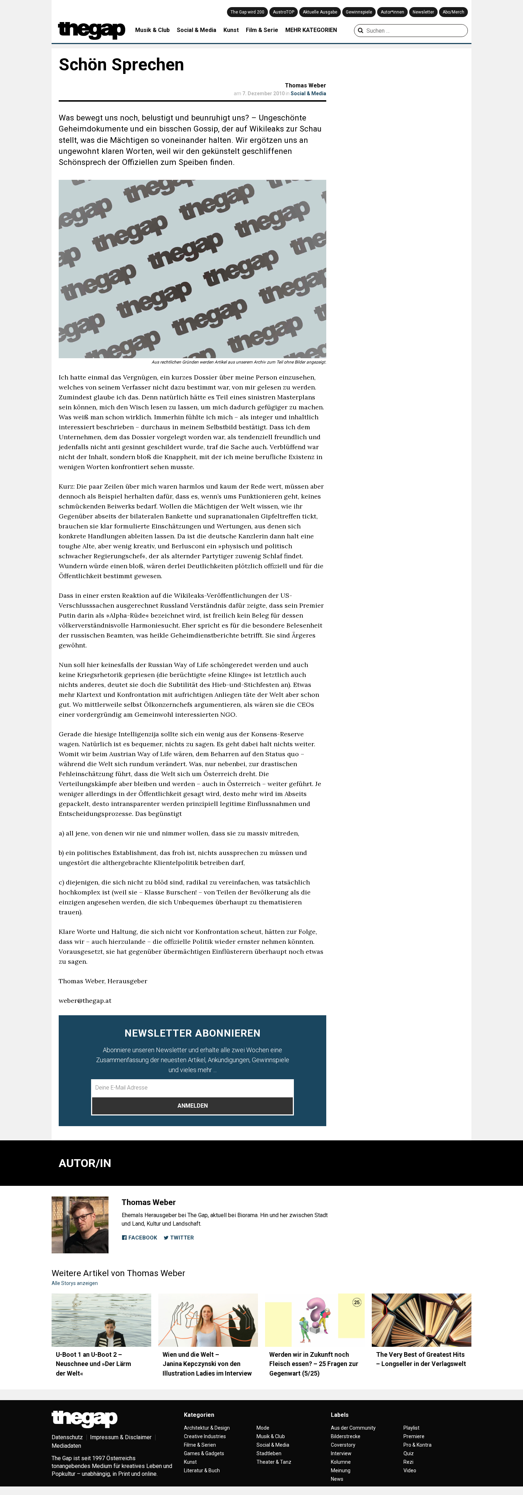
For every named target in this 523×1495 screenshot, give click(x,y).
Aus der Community (353, 1428)
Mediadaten (66, 1445)
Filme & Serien (200, 1445)
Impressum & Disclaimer (121, 1437)
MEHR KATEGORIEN (311, 30)
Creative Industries (205, 1436)
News (337, 1479)
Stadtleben (269, 1453)
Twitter (181, 1238)
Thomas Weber (305, 85)
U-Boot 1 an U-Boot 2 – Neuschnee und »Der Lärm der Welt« (93, 1364)
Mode (263, 1428)
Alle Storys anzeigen (75, 1283)
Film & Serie (262, 30)
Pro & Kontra (417, 1445)
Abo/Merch (453, 12)
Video (409, 1470)
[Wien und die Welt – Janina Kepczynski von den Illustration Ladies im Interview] (208, 1320)
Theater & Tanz (274, 1462)
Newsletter (423, 12)
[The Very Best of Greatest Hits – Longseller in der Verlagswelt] (421, 1320)
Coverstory (343, 1445)
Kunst (231, 30)
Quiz (408, 1453)
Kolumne (341, 1462)
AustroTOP (283, 12)
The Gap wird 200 (247, 12)
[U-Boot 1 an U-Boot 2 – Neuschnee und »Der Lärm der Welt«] (101, 1320)
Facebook (142, 1238)
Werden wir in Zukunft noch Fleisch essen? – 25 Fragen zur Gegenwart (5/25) (313, 1364)
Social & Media (196, 30)
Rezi (408, 1462)
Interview (341, 1453)
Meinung (340, 1470)
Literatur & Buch (202, 1470)
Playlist (411, 1428)
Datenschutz (67, 1437)
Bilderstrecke (345, 1436)
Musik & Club (152, 30)
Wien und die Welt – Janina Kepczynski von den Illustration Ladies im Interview (207, 1364)
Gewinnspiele (359, 12)
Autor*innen (392, 12)
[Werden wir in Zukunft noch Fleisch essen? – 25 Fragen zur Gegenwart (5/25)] (315, 1320)
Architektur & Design (207, 1428)
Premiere (413, 1436)
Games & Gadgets (204, 1453)
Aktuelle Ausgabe (320, 12)
